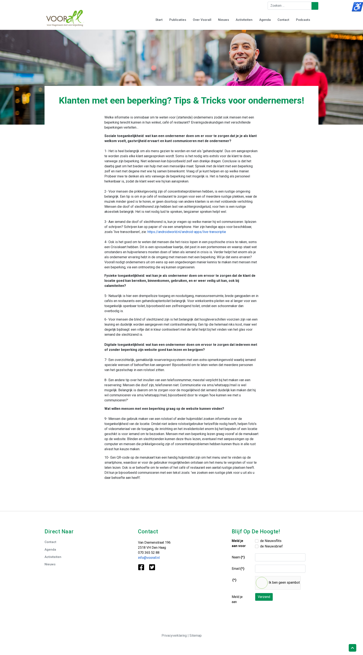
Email (238, 569)
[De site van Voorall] (65, 18)
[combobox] (290, 6)
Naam (238, 557)
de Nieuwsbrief (271, 546)
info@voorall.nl (149, 558)
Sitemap (195, 636)
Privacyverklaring (175, 636)
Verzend (264, 597)
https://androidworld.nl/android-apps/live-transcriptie (186, 232)
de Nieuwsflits (270, 541)
